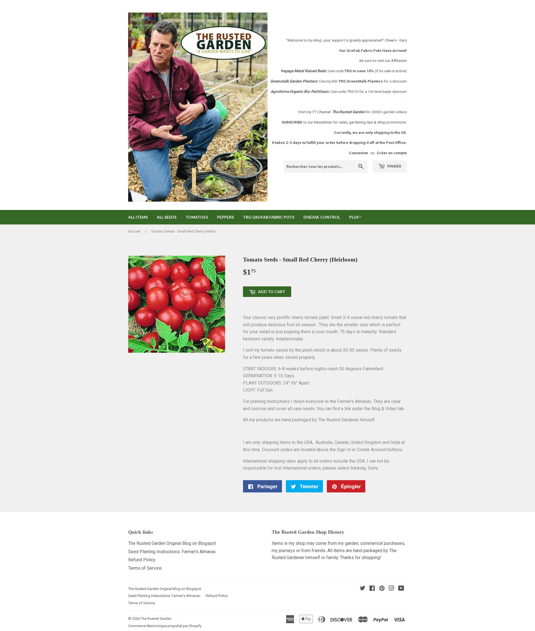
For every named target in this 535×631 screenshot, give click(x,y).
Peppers (225, 217)
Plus (354, 217)
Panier (393, 166)
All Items (138, 217)
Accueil (134, 231)
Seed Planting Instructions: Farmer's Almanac (172, 551)
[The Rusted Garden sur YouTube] (401, 588)
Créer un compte (392, 153)
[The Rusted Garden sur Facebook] (372, 588)
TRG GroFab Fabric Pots (268, 217)
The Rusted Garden (156, 619)
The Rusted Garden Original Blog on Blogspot (172, 543)
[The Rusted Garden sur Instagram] (391, 588)
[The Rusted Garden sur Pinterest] (382, 588)
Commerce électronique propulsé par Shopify (164, 626)
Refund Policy (141, 559)
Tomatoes (197, 217)
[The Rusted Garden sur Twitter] (362, 588)
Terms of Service (145, 568)
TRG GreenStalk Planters (360, 81)
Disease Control (321, 217)
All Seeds (166, 217)
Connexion (358, 153)
